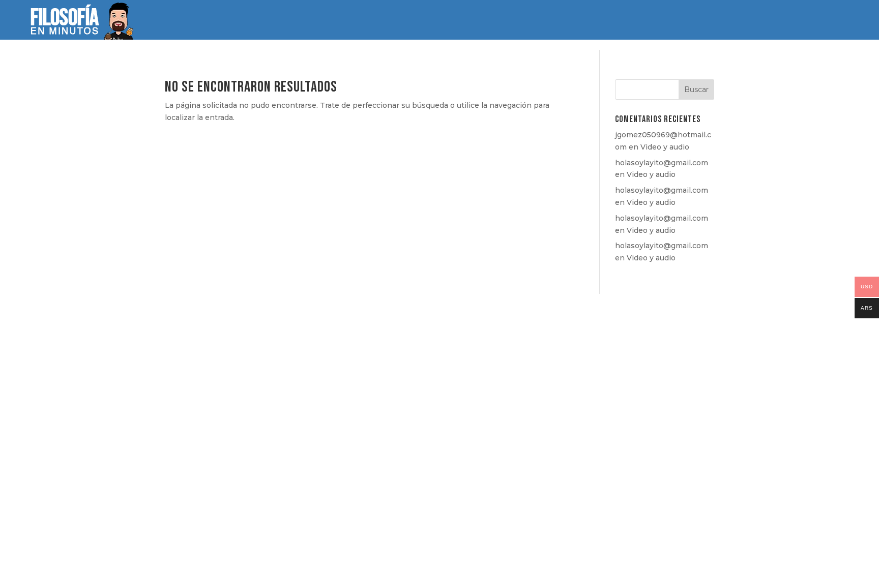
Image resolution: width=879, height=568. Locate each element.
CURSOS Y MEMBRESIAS (438, 21)
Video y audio (664, 147)
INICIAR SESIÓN (825, 20)
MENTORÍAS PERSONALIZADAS (688, 21)
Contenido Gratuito (599, 21)
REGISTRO (763, 20)
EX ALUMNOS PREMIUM (520, 21)
